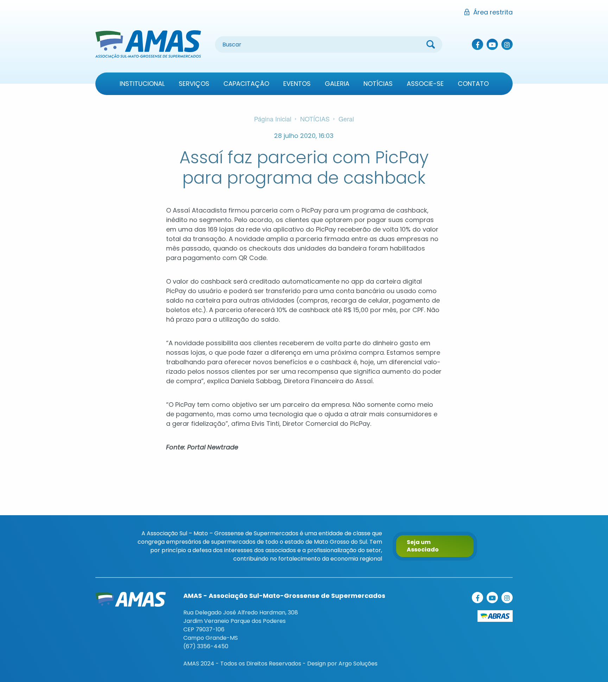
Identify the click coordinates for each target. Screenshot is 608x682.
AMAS (148, 44)
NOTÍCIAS (315, 118)
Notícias (378, 83)
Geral (346, 118)
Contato (473, 83)
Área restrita (493, 12)
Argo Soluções (358, 663)
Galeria (337, 83)
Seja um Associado (423, 546)
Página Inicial (272, 118)
